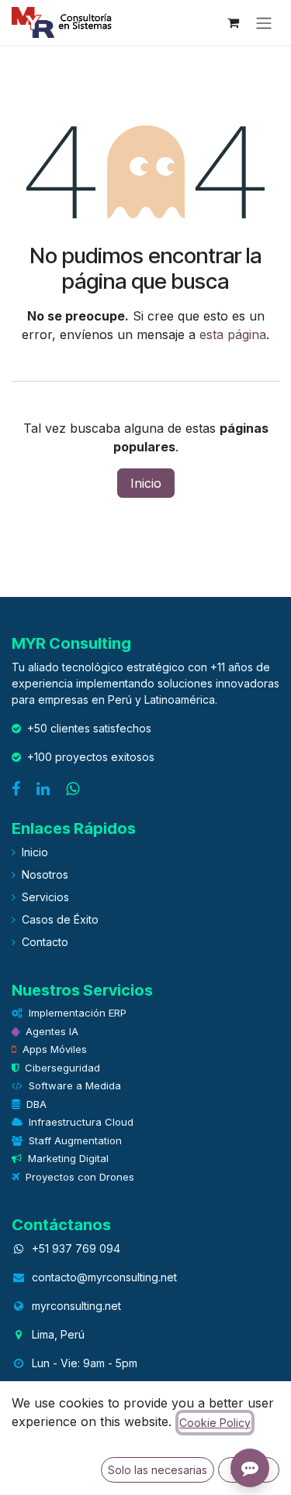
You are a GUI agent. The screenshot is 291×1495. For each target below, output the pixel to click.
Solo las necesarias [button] (157, 1469)
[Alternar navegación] (263, 22)
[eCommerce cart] (232, 22)
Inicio (145, 483)
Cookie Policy (215, 1422)
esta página (232, 334)
